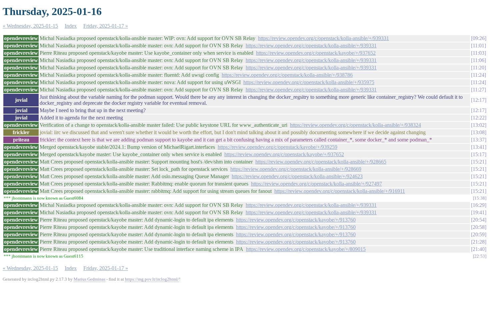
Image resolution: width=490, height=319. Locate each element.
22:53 (479, 256)
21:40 (479, 249)
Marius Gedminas (89, 279)
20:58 (479, 227)
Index (71, 26)
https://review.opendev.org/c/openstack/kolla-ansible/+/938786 (287, 75)
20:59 (479, 234)
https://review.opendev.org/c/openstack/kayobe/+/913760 (296, 220)
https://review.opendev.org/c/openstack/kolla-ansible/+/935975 (308, 82)
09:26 (479, 38)
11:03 (478, 53)
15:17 (479, 154)
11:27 (478, 89)
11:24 (478, 75)
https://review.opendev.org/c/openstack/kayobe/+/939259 (277, 147)
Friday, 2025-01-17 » (105, 26)
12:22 (479, 117)
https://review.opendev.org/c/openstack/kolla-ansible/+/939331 (323, 38)
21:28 (479, 242)
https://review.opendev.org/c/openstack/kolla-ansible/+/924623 (297, 176)
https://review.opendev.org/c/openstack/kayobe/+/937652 (316, 53)
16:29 (479, 205)
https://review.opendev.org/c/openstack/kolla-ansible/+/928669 (295, 169)
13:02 (479, 125)
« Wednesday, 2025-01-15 (30, 26)
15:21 (479, 162)
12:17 (479, 100)
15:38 (479, 198)
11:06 (478, 60)
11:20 (478, 67)
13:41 (479, 147)
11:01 (478, 45)
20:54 (479, 220)
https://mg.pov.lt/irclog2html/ (152, 279)
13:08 (479, 132)
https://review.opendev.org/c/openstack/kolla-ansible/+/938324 (355, 125)
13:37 (479, 139)
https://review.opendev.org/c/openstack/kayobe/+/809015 (306, 249)
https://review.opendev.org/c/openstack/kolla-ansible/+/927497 (316, 184)
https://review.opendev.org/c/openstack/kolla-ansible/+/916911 (339, 191)
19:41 (479, 212)
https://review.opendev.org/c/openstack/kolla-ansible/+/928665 (320, 162)
